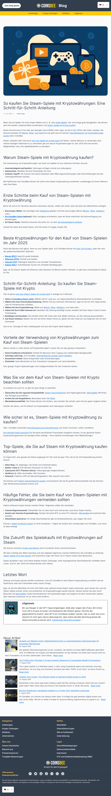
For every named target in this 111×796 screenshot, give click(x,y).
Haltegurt (100, 211)
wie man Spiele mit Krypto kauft (46, 141)
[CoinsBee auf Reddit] (41, 774)
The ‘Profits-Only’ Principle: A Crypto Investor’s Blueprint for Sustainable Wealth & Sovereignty (60, 660)
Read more (58, 655)
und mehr (39, 133)
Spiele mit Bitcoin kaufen (22, 524)
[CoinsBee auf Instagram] (57, 774)
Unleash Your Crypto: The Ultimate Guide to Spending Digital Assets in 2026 (52, 677)
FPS (74, 130)
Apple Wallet (61, 122)
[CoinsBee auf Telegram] (52, 774)
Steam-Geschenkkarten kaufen (32, 481)
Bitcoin (25, 133)
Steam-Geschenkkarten (55, 393)
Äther (31, 133)
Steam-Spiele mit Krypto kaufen (61, 125)
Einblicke (6, 732)
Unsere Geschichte (10, 746)
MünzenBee (92, 393)
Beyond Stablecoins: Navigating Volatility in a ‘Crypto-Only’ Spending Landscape (54, 691)
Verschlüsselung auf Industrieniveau (42, 428)
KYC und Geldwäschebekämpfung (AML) (74, 757)
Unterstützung (63, 736)
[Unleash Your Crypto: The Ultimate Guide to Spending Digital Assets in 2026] (11, 682)
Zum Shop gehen (12, 6)
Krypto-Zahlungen (10, 728)
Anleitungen (21, 114)
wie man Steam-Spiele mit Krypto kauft (33, 294)
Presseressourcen (10, 753)
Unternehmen (8, 736)
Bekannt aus (7, 749)
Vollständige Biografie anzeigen (66, 620)
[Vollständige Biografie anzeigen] (82, 620)
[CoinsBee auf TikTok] (62, 774)
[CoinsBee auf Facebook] (46, 774)
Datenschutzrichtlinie (66, 749)
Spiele (53, 227)
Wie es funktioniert (65, 732)
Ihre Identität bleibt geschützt (16, 433)
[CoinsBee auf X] (30, 774)
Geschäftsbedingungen (67, 746)
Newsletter (61, 725)
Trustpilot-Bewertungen (12, 757)
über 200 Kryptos (84, 249)
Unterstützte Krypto (65, 728)
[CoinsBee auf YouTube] (35, 774)
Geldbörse (44, 211)
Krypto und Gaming (30, 548)
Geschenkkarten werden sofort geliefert (54, 356)
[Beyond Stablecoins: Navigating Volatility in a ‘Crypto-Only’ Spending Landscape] (11, 695)
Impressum (62, 753)
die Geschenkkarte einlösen (70, 222)
